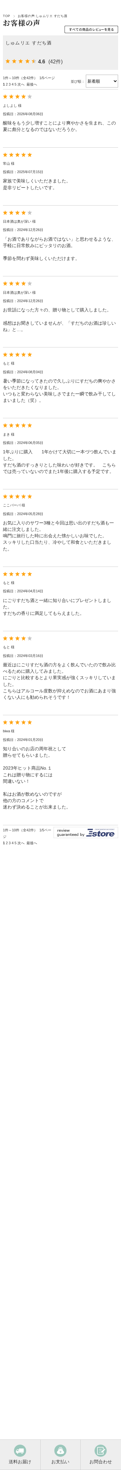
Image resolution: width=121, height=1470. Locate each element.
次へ (21, 84)
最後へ (31, 84)
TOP (6, 16)
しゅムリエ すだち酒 (28, 42)
